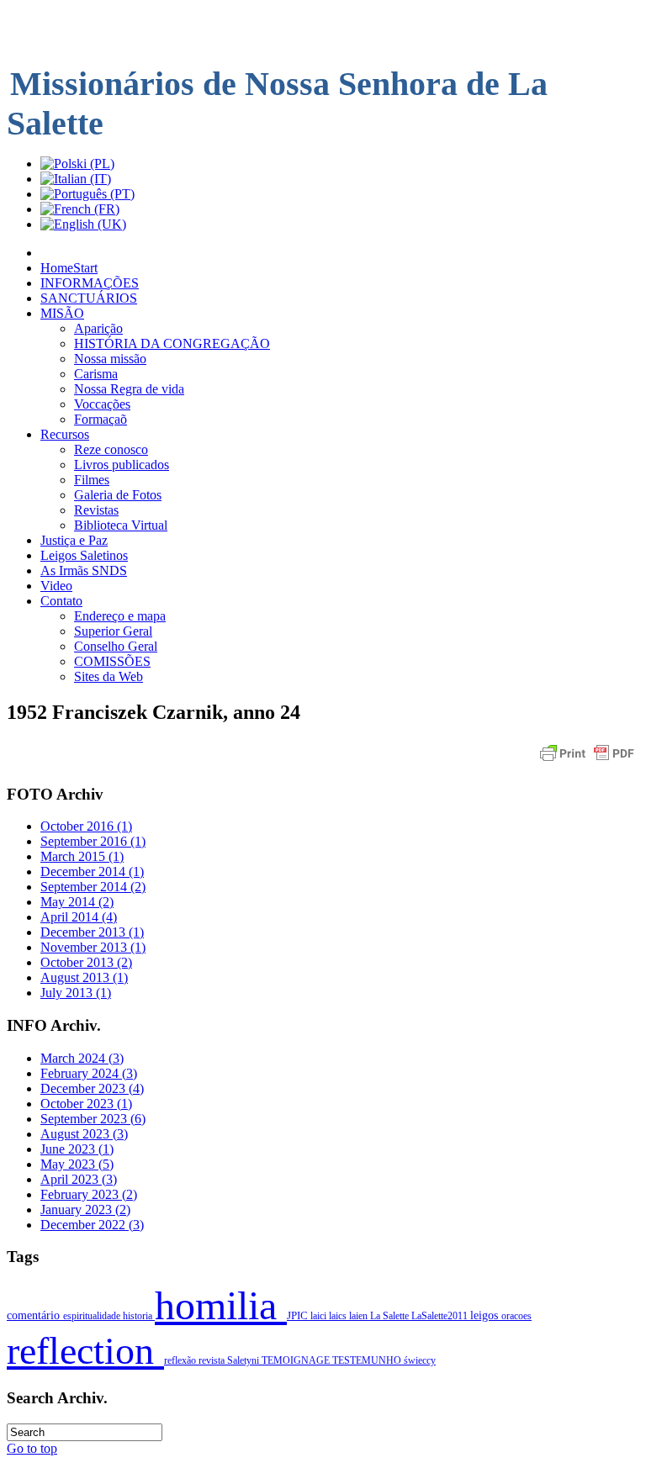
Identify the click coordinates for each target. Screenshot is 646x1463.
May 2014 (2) (77, 902)
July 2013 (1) (75, 992)
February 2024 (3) (88, 1073)
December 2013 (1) (92, 932)
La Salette (390, 1316)
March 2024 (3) (82, 1058)
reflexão (181, 1360)
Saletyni (244, 1360)
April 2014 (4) (78, 917)
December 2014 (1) (92, 871)
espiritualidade (93, 1316)
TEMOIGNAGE (297, 1360)
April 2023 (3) (78, 1179)
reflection (85, 1350)
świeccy (420, 1360)
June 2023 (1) (77, 1149)
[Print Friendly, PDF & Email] (587, 761)
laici (319, 1316)
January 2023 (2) (85, 1209)
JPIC (298, 1316)
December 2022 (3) (92, 1224)
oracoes (516, 1316)
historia (139, 1316)
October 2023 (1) (86, 1103)
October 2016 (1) (86, 826)
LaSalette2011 (440, 1316)
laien (359, 1316)
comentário (35, 1315)
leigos (485, 1315)
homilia (221, 1305)
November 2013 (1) (93, 947)
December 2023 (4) (92, 1088)
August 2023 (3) (84, 1134)
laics (339, 1316)
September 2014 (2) (93, 886)
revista (213, 1360)
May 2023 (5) (77, 1164)
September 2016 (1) (93, 841)
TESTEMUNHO (368, 1360)
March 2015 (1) (82, 856)
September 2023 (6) (93, 1119)
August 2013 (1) (84, 977)
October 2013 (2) (86, 962)
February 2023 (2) (88, 1194)
